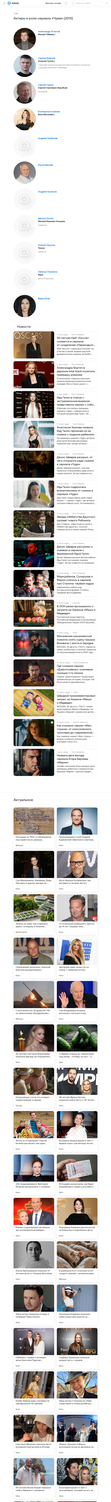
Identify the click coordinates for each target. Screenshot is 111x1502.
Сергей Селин (46, 85)
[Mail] (9, 3)
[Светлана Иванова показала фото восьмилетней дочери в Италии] (34, 1435)
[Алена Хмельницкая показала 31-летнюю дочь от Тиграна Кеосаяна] (34, 1261)
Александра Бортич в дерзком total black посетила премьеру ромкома (76, 371)
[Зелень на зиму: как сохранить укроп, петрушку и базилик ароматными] (34, 914)
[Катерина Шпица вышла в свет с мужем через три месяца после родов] (77, 1131)
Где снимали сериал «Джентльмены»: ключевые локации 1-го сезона (75, 670)
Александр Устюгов (49, 31)
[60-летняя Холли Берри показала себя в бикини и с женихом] (34, 1478)
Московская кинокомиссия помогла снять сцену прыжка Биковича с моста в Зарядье (76, 640)
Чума (16, 13)
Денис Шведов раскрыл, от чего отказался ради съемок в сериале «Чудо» (75, 461)
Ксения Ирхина (46, 245)
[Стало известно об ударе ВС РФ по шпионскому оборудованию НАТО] (34, 1001)
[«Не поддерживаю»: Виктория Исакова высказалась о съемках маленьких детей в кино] (34, 1174)
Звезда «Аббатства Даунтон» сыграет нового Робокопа (76, 518)
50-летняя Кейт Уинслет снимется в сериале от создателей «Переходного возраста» (76, 342)
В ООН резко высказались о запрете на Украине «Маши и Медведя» (76, 610)
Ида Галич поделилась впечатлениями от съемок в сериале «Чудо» (75, 491)
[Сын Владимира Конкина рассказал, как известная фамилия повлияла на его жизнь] (77, 1001)
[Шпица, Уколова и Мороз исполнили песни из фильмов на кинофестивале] (77, 1435)
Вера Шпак (44, 298)
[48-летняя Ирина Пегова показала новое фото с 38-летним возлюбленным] (77, 1088)
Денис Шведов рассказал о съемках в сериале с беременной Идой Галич (75, 550)
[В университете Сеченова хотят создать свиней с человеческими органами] (77, 1261)
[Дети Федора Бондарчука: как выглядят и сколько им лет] (77, 871)
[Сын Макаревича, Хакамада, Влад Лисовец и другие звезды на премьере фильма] (34, 871)
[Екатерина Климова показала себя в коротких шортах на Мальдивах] (77, 1305)
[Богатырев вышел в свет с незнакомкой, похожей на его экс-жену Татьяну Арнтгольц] (77, 1478)
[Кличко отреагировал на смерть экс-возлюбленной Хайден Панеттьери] (34, 1218)
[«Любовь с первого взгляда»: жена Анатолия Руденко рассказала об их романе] (34, 1348)
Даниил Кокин (46, 218)
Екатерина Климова (49, 111)
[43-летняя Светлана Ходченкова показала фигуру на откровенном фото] (34, 1044)
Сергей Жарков (46, 58)
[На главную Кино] (15, 3)
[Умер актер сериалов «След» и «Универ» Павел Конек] (34, 1305)
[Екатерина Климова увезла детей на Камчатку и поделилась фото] (77, 1218)
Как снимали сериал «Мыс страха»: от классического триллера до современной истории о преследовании (74, 729)
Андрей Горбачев (47, 138)
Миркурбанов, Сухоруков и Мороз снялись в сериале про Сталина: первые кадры (75, 580)
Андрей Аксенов (47, 192)
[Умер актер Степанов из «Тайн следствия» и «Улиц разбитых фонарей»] (77, 1391)
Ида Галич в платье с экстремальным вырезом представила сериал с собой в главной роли (76, 401)
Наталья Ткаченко (48, 272)
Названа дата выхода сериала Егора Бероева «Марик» (72, 759)
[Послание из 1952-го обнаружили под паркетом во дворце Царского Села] (34, 828)
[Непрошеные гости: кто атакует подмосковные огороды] (34, 1088)
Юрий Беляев (45, 165)
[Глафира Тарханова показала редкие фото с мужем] (77, 1348)
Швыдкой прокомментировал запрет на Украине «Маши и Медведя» (76, 699)
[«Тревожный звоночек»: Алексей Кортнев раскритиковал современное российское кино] (34, 958)
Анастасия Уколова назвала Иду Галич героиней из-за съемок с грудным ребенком (75, 431)
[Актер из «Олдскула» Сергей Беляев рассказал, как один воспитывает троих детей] (34, 1131)
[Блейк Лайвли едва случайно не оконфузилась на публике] (34, 1391)
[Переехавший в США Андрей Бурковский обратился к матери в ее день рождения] (77, 828)
